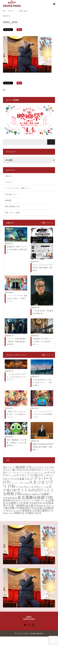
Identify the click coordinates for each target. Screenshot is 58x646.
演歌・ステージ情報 (12, 212)
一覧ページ (45, 223)
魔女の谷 (35, 513)
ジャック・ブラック (19, 483)
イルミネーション (38, 473)
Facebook (29, 624)
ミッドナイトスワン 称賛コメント (18, 188)
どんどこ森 (11, 469)
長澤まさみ (8, 513)
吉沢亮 (12, 498)
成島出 (42, 506)
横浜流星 (27, 508)
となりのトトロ (43, 467)
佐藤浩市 (36, 494)
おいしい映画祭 (17, 467)
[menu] (54, 4)
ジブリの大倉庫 (18, 478)
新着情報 (8, 200)
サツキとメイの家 (29, 475)
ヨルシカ (31, 486)
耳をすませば (15, 511)
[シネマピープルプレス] (12, 4)
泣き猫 (41, 508)
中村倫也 (26, 494)
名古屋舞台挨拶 (35, 497)
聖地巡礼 (29, 510)
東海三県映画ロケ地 (12, 206)
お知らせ (8, 176)
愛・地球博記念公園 (24, 505)
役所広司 (39, 503)
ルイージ (43, 487)
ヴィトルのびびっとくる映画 (28, 491)
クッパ (12, 475)
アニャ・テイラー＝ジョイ (18, 473)
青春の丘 (22, 513)
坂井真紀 (9, 500)
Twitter (25, 624)
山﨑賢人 (16, 503)
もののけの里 (30, 469)
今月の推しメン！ (11, 194)
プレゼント (9, 182)
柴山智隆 (12, 508)
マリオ (19, 487)
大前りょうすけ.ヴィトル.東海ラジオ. (31, 500)
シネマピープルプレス (23, 633)
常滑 (28, 503)
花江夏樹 (45, 510)
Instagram (32, 624)
